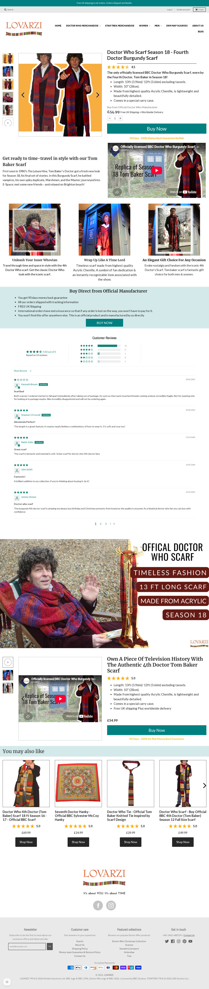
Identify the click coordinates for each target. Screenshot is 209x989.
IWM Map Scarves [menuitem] (177, 25)
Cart (200, 9)
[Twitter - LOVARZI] (167, 941)
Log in (169, 9)
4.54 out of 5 (49, 351)
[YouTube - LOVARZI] (190, 941)
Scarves (129, 944)
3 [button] (106, 523)
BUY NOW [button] (104, 323)
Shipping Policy (80, 948)
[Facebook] (98, 905)
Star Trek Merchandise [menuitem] (119, 25)
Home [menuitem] (58, 25)
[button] (86, 346)
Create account (183, 9)
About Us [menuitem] (198, 25)
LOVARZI (108, 974)
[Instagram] (111, 905)
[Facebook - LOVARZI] (173, 941)
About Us (79, 944)
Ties (129, 956)
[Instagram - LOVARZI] (179, 941)
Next (98, 95)
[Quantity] (109, 118)
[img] (21, 379)
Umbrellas (129, 952)
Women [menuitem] (143, 25)
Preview (23, 95)
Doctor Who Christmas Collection (129, 941)
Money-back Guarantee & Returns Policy (79, 952)
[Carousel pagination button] (8, 58)
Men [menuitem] (157, 25)
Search (79, 941)
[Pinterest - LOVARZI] (184, 941)
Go (49, 946)
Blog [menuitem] (201, 31)
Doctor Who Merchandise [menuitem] (82, 25)
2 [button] (100, 523)
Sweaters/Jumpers (129, 948)
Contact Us (79, 956)
